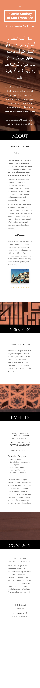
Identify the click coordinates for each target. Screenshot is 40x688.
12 (28, 287)
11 (26, 287)
